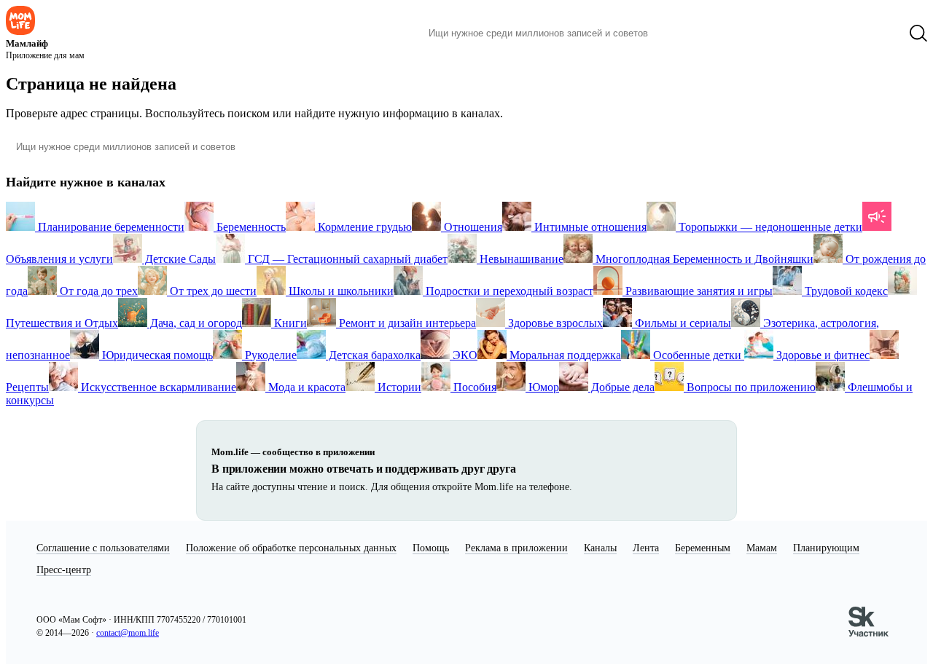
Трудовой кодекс (845, 291)
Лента (646, 548)
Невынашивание (520, 259)
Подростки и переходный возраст (508, 291)
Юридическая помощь (156, 355)
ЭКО (463, 355)
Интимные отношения (589, 227)
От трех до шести (212, 291)
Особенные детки (697, 355)
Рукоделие (269, 355)
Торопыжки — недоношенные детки (769, 227)
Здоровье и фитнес (821, 355)
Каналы (600, 548)
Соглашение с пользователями (103, 548)
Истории (398, 387)
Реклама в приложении (516, 548)
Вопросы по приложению (750, 387)
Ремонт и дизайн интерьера (406, 323)
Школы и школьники (340, 291)
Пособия (473, 387)
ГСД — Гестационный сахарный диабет (346, 259)
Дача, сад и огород (194, 323)
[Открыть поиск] (918, 33)
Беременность (250, 227)
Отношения (471, 227)
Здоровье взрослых (554, 323)
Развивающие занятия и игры (697, 291)
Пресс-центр (63, 569)
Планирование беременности (109, 227)
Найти (681, 33)
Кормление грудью (363, 227)
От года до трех (97, 291)
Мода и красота (305, 387)
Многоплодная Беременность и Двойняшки (703, 259)
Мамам (761, 548)
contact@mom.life (127, 633)
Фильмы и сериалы (681, 323)
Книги (289, 323)
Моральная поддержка (564, 355)
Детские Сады (179, 259)
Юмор (542, 387)
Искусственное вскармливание (157, 387)
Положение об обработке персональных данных (291, 548)
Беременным (702, 548)
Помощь (431, 548)
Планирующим (826, 548)
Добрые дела (621, 387)
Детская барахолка (373, 355)
